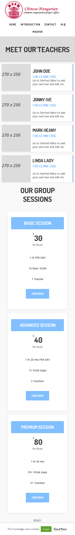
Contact (50, 24)
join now (37, 294)
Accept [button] (46, 529)
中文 (63, 24)
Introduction (30, 24)
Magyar (38, 31)
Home (12, 24)
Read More (60, 529)
